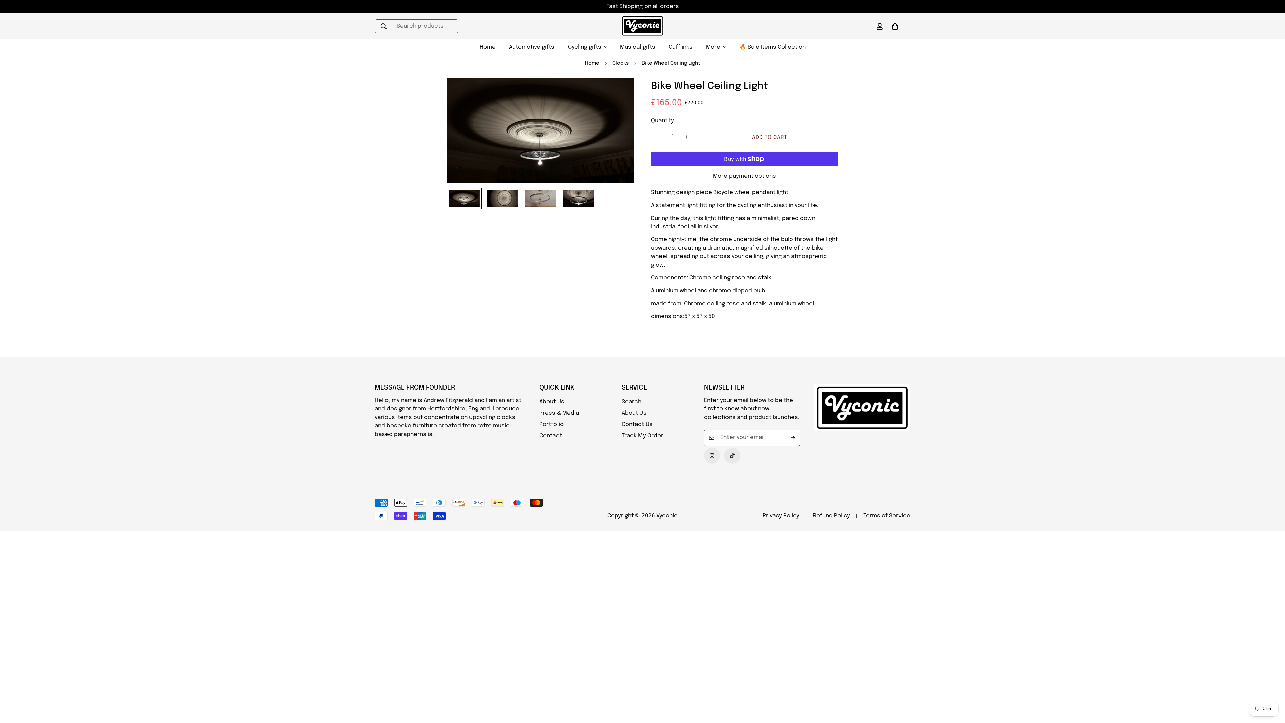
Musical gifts (637, 47)
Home (488, 47)
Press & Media (559, 413)
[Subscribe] (793, 438)
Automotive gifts (531, 47)
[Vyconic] (642, 26)
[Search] (384, 26)
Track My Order (642, 436)
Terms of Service (886, 516)
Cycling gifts (584, 47)
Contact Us (637, 424)
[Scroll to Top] (1272, 686)
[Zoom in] (619, 91)
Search (631, 402)
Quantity (662, 121)
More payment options (744, 176)
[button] (895, 26)
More (713, 47)
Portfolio (551, 424)
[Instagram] (712, 456)
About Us (551, 402)
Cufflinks (681, 47)
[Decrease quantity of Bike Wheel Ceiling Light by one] (658, 137)
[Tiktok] (732, 456)
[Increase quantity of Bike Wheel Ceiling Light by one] (686, 137)
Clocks (620, 63)
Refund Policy (831, 516)
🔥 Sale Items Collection (772, 47)
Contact (550, 436)
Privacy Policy (781, 516)
